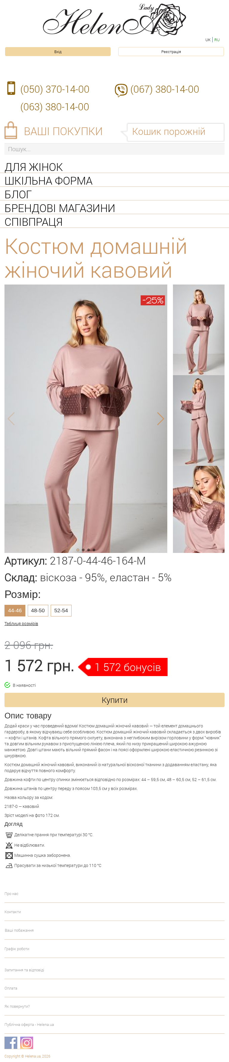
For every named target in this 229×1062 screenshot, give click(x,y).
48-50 (38, 610)
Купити (115, 700)
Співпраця (33, 221)
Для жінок (33, 166)
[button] (77, 549)
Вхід (57, 51)
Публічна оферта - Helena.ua (29, 1024)
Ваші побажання (19, 930)
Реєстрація (171, 51)
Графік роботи (16, 948)
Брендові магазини (59, 207)
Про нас (11, 893)
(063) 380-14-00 (54, 106)
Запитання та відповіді (24, 970)
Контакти (12, 911)
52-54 (61, 610)
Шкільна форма (48, 179)
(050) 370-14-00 (54, 88)
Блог (18, 193)
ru (217, 39)
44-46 (15, 610)
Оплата (10, 988)
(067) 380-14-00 (164, 88)
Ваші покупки (63, 131)
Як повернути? (17, 1006)
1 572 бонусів (128, 667)
